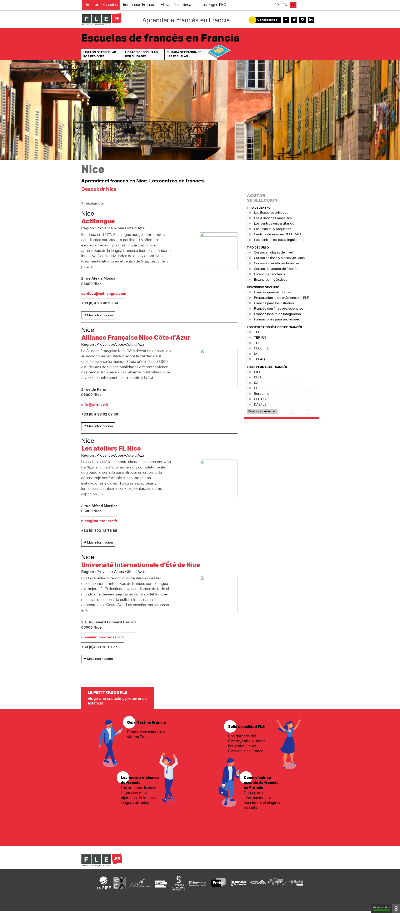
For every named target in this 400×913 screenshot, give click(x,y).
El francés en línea (176, 5)
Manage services (381, 907)
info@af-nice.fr (95, 405)
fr (276, 5)
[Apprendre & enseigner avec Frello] (218, 883)
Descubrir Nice (99, 189)
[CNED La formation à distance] (161, 883)
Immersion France (138, 5)
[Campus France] (258, 883)
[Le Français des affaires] (296, 883)
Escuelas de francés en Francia (160, 38)
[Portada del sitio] (101, 19)
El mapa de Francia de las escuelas (184, 54)
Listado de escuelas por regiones (99, 54)
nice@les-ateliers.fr (99, 521)
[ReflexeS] (277, 883)
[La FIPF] (104, 883)
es (293, 5)
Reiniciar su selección (262, 411)
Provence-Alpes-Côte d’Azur (120, 228)
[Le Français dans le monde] (239, 883)
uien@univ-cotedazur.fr (102, 637)
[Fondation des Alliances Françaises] (139, 883)
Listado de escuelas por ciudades (141, 54)
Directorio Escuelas (101, 5)
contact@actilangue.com (103, 294)
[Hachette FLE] (198, 883)
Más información (99, 315)
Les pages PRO (213, 5)
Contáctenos (267, 20)
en (285, 5)
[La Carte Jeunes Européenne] (119, 883)
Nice (87, 214)
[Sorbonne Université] (178, 883)
